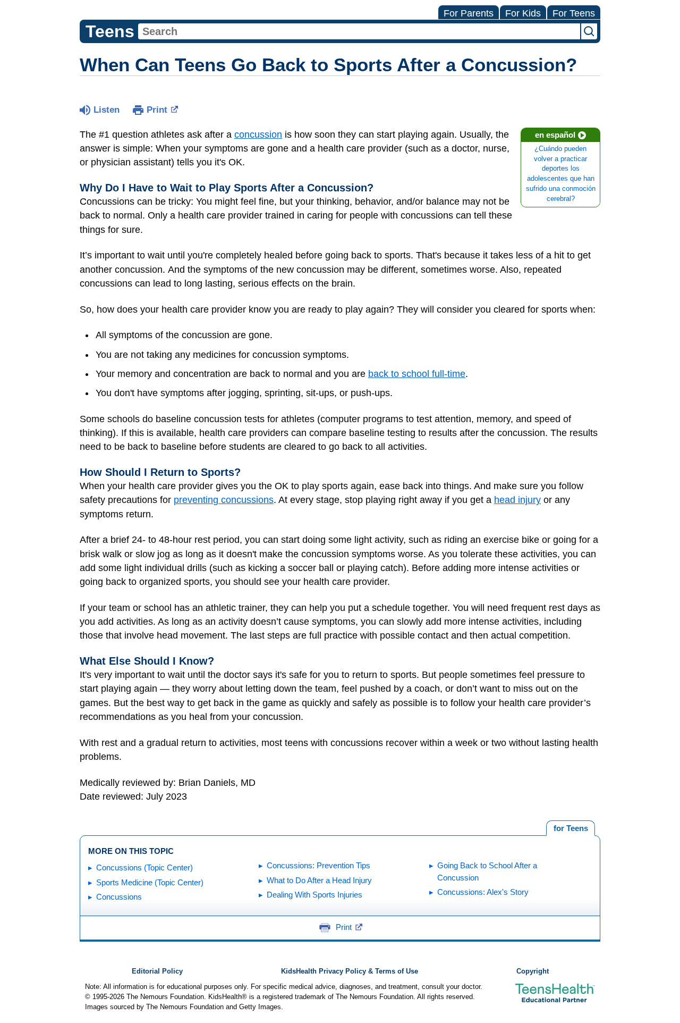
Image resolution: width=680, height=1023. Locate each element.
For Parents (469, 13)
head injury (517, 499)
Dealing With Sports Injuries (314, 894)
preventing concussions (224, 499)
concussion (258, 134)
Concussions (119, 896)
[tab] (570, 828)
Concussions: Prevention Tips (318, 865)
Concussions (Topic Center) (144, 867)
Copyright (532, 971)
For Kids (523, 13)
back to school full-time (416, 373)
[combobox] (359, 31)
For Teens (573, 13)
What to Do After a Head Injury (319, 880)
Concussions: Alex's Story (483, 891)
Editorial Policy (157, 971)
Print (157, 110)
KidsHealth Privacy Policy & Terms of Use (349, 971)
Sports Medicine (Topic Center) (149, 882)
